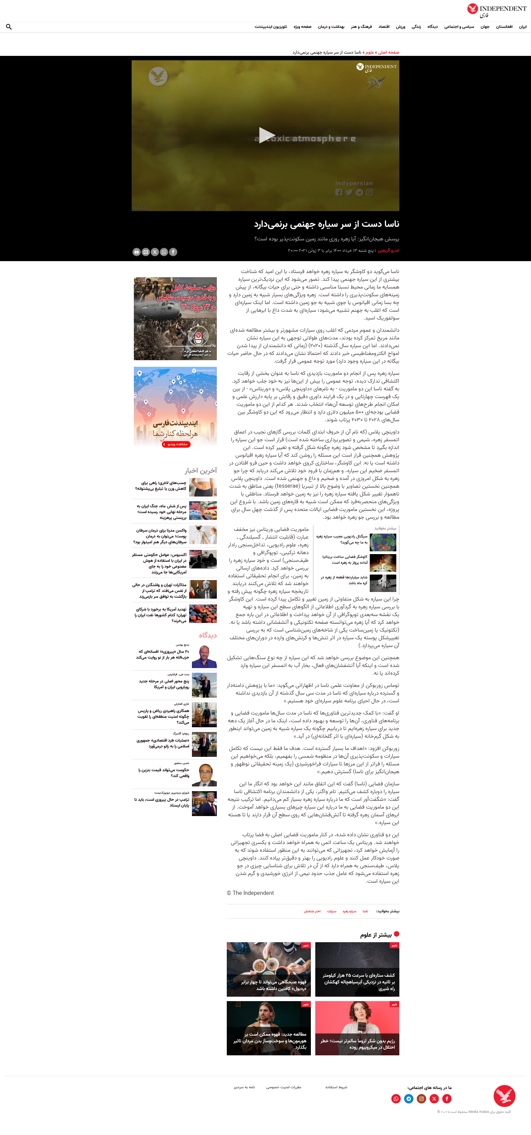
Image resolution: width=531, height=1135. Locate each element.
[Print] (136, 252)
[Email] (146, 252)
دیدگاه (433, 27)
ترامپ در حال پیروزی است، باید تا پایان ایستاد (161, 802)
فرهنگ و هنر (361, 27)
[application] (265, 135)
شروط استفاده (336, 1087)
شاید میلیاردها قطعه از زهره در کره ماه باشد (344, 581)
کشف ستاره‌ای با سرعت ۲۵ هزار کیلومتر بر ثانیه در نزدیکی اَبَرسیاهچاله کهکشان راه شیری (359, 982)
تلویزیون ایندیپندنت (271, 27)
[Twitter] (155, 252)
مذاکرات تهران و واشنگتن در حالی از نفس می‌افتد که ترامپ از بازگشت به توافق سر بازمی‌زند (159, 591)
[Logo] (376, 68)
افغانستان (504, 27)
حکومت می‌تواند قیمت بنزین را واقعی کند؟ (164, 773)
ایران (523, 27)
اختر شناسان (312, 911)
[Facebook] (173, 252)
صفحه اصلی (388, 52)
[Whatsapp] (164, 252)
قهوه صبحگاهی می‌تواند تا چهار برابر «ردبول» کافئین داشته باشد (273, 985)
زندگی (416, 27)
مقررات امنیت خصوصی (283, 1087)
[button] (265, 135)
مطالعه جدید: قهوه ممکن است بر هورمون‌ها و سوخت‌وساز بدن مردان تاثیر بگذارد (269, 1041)
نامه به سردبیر (244, 1087)
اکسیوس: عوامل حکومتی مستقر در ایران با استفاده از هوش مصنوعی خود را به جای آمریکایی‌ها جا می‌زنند (159, 564)
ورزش (400, 27)
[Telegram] (408, 1098)
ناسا (365, 911)
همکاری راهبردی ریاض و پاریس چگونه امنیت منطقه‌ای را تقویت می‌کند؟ (163, 717)
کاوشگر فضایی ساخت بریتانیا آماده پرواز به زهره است (345, 560)
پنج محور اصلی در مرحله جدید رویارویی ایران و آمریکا (164, 684)
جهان (485, 27)
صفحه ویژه (302, 27)
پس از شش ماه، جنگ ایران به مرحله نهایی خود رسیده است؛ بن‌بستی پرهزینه (161, 512)
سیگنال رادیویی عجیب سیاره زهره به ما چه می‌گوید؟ (342, 540)
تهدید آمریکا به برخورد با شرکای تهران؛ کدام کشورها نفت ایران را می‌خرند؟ (160, 615)
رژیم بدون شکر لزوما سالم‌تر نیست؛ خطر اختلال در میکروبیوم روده (358, 1044)
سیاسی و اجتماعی (459, 27)
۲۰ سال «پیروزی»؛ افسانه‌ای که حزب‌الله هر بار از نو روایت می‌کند (162, 654)
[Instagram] (421, 1098)
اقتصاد (384, 27)
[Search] (9, 27)
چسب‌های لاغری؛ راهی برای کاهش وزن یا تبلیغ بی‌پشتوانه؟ (160, 486)
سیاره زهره (349, 911)
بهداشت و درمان (331, 27)
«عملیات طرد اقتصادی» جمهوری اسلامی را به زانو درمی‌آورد (163, 743)
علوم (370, 52)
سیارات (331, 911)
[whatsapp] (396, 1098)
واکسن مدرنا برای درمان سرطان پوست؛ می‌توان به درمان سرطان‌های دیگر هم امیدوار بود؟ (159, 536)
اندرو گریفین (388, 250)
